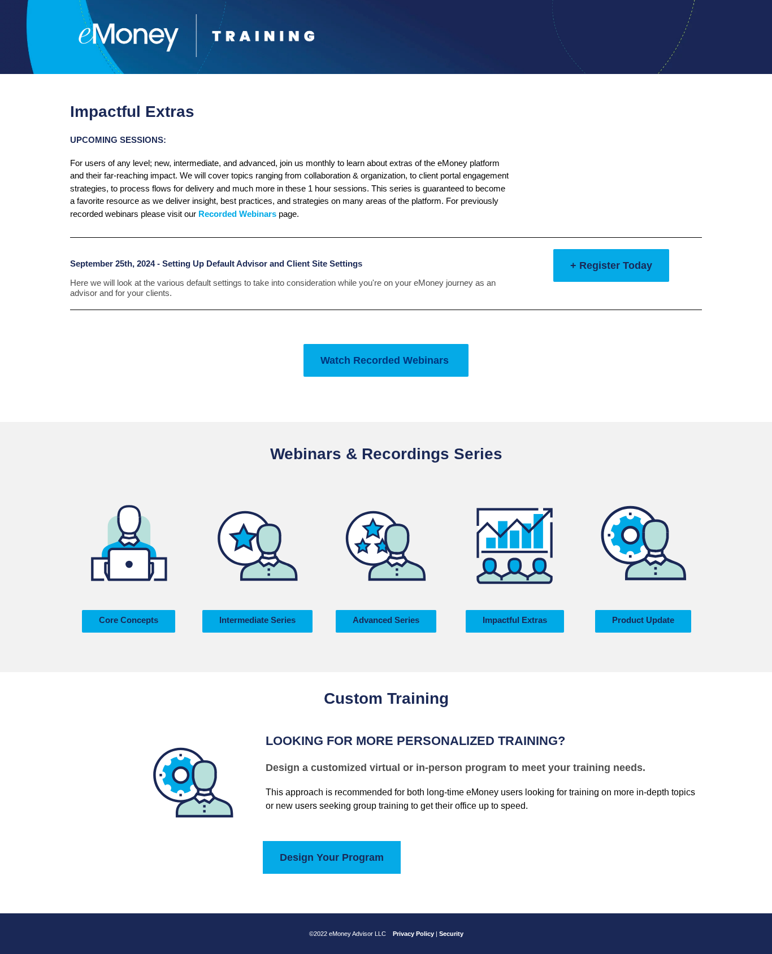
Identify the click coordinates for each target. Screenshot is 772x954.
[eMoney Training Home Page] (196, 35)
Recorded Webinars (237, 214)
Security (451, 933)
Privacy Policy (413, 933)
